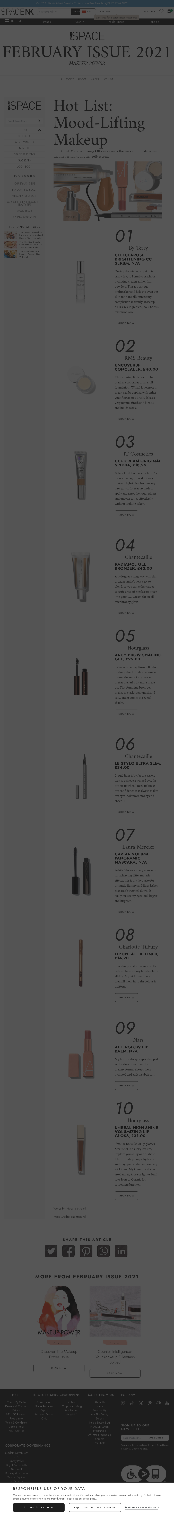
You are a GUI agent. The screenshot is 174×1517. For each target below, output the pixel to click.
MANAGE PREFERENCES (141, 1507)
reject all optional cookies (95, 1507)
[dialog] (87, 1500)
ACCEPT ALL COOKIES (39, 1507)
